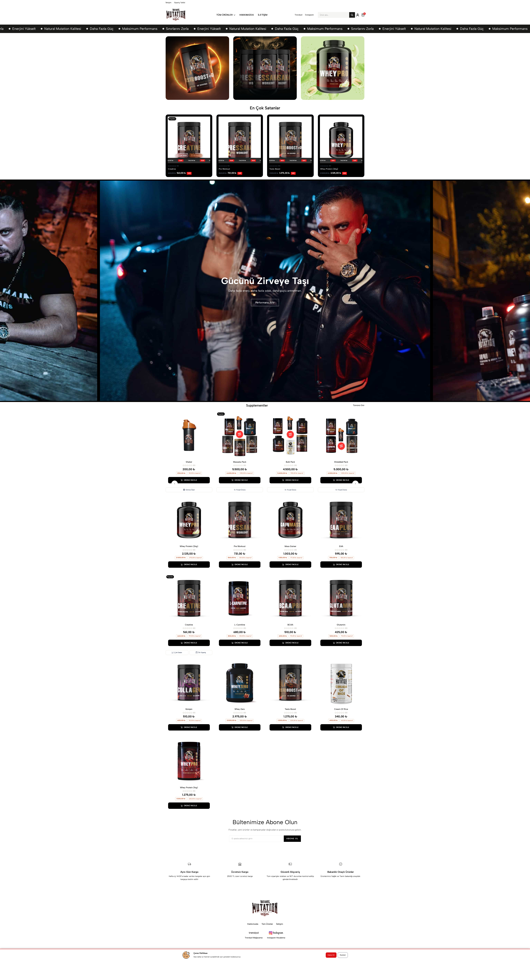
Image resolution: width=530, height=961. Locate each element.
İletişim (168, 3)
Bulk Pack (290, 462)
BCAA (290, 624)
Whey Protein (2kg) (329, 169)
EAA (341, 546)
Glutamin (341, 624)
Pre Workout (224, 169)
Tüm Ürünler (224, 15)
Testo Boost (274, 169)
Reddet (343, 955)
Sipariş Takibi (179, 3)
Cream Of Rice (341, 709)
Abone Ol (292, 838)
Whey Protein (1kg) (189, 787)
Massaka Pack (239, 462)
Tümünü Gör (358, 405)
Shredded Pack (341, 462)
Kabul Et (331, 955)
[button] (174, 484)
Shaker (189, 462)
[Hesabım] (357, 15)
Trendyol (298, 15)
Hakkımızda (246, 15)
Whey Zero (239, 709)
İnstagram (309, 15)
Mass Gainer (290, 546)
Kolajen (189, 709)
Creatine (172, 169)
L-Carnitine (239, 624)
